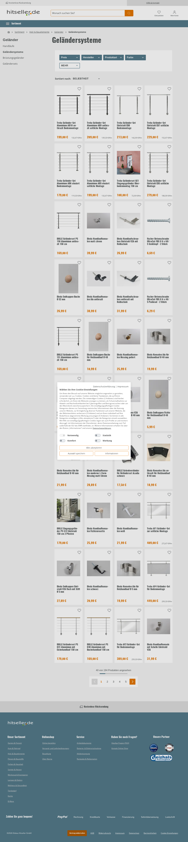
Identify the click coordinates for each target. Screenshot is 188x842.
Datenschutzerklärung (104, 386)
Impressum (123, 386)
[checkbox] (62, 435)
